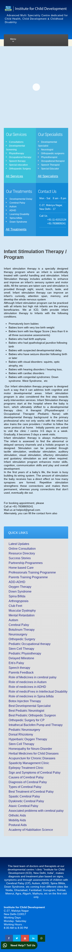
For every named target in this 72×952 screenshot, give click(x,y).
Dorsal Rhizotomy (21, 734)
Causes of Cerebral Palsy (26, 777)
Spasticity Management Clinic (29, 763)
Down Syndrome (20, 591)
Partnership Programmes (26, 563)
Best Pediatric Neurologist (26, 710)
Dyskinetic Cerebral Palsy (26, 801)
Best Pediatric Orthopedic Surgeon (32, 715)
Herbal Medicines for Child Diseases (34, 753)
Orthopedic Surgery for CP (27, 720)
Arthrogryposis (18, 601)
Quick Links (18, 532)
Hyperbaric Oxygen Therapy (28, 739)
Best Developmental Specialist (29, 705)
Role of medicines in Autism (27, 682)
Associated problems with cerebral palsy (36, 810)
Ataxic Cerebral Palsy (23, 806)
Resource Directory (22, 553)
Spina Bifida (17, 596)
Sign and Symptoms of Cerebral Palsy (34, 772)
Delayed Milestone (21, 658)
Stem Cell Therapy (21, 648)
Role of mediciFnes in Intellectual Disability (38, 691)
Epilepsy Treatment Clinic (26, 767)
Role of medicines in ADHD (27, 686)
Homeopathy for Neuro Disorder (30, 748)
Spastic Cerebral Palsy (24, 796)
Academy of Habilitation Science (31, 829)
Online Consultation (22, 548)
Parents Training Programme (28, 577)
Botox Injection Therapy (25, 701)
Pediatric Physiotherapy (25, 653)
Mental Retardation (22, 615)
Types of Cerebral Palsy (25, 786)
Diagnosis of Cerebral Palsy (28, 782)
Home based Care (21, 567)
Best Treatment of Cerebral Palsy (31, 791)
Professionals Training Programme (32, 572)
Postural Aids (18, 825)
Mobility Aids (17, 820)
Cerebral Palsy (19, 624)
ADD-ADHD (17, 582)
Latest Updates (19, 543)
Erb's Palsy (16, 663)
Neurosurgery (18, 634)
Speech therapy (19, 667)
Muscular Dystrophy (22, 610)
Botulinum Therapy (22, 629)
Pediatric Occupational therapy (29, 644)
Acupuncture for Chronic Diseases (32, 758)
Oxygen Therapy (20, 586)
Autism (13, 620)
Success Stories (20, 558)
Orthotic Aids (17, 815)
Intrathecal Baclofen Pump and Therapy (36, 725)
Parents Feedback (21, 672)
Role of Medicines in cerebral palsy (32, 677)
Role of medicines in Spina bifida (31, 696)
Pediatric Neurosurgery (24, 729)
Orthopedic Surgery (22, 639)
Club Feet (15, 605)
